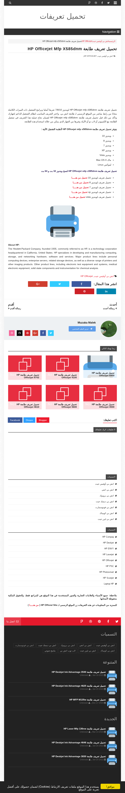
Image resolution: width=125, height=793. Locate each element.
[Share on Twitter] (59, 284)
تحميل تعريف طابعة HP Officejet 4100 (65, 376)
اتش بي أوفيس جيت (100, 41)
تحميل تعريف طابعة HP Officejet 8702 (28, 376)
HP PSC (110, 566)
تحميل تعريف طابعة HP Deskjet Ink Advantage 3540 (79, 672)
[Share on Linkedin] (106, 291)
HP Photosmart (106, 572)
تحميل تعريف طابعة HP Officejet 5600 (65, 405)
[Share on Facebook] (81, 284)
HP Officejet (87, 41)
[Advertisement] (62, 85)
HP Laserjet (108, 554)
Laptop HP (109, 584)
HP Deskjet (108, 542)
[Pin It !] (84, 291)
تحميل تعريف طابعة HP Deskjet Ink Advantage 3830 (79, 756)
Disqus (29, 420)
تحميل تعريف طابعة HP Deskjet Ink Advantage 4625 (79, 686)
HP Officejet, (90, 56)
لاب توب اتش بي (67, 650)
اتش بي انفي (108, 490)
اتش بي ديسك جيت (105, 501)
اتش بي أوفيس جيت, (105, 56)
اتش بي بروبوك (107, 495)
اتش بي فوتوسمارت (104, 507)
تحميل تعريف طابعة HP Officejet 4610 (28, 405)
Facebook (15, 420)
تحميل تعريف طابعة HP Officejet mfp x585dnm (72, 48)
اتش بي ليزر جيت (106, 519)
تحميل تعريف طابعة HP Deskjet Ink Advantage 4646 (79, 742)
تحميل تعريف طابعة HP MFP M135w (87, 699)
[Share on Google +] (38, 284)
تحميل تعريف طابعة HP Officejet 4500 (103, 405)
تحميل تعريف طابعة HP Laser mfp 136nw (85, 728)
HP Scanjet (108, 578)
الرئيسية (111, 41)
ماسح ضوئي (50, 650)
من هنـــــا (34, 605)
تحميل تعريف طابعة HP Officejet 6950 (103, 374)
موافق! (110, 786)
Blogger (43, 420)
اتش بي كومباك (107, 513)
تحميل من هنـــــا (79, 177)
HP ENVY (109, 548)
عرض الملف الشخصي (80, 329)
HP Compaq (108, 537)
